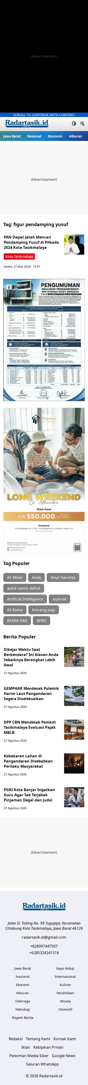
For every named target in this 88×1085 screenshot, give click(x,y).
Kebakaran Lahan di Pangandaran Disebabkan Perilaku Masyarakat (28, 761)
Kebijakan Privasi (48, 1047)
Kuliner (65, 985)
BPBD (41, 620)
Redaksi (16, 1038)
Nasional (34, 136)
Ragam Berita (22, 1017)
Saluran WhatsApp (42, 1064)
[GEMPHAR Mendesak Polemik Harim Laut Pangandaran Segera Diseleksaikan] (74, 696)
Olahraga (22, 1001)
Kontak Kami (65, 1038)
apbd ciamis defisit (23, 588)
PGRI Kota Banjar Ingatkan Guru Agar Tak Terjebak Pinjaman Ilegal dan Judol (29, 795)
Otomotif (65, 1009)
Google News (64, 1055)
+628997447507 (44, 946)
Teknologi (22, 1009)
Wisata (65, 1001)
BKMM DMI (17, 620)
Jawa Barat (12, 136)
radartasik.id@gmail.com (44, 937)
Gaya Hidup (65, 968)
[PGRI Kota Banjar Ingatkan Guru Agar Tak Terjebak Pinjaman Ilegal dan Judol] (74, 797)
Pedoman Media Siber (29, 1055)
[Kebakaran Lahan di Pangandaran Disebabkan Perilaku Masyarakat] (74, 763)
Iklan (25, 1047)
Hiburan (75, 136)
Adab (36, 577)
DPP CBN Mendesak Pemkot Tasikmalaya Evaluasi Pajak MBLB (30, 727)
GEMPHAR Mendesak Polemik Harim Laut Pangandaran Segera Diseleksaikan (31, 693)
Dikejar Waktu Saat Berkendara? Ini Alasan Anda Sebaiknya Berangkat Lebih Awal (31, 657)
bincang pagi (43, 609)
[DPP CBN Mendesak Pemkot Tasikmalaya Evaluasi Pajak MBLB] (74, 730)
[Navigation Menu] (82, 124)
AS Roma (15, 609)
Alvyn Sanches (63, 577)
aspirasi (59, 599)
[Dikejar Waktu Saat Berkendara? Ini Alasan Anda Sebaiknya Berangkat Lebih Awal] (74, 657)
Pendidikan (65, 993)
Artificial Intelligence (25, 599)
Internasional (65, 976)
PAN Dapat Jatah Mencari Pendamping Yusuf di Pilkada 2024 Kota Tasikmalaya (31, 242)
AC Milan (15, 577)
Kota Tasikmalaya (19, 256)
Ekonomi (55, 136)
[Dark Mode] (74, 124)
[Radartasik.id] (26, 124)
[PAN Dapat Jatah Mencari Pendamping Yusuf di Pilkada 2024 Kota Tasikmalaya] (74, 245)
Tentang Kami (38, 1038)
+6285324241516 (44, 952)
